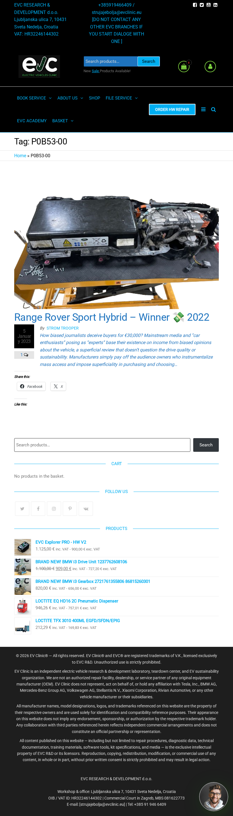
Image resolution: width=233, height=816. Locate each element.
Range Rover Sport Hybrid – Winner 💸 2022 (111, 317)
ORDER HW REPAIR (172, 109)
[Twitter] (22, 509)
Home (20, 155)
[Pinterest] (70, 509)
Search (148, 61)
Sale (96, 71)
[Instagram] (54, 509)
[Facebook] (38, 509)
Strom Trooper (63, 328)
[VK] (86, 509)
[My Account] (210, 66)
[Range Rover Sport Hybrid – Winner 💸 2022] (116, 236)
